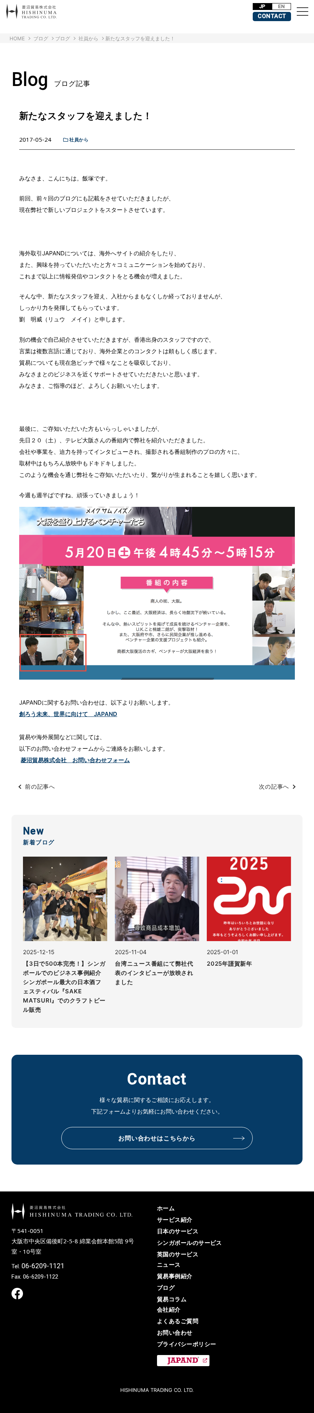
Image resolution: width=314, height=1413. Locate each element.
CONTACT (272, 16)
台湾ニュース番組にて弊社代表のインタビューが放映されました (154, 973)
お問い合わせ (175, 1332)
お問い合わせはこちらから (157, 1138)
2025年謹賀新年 (229, 963)
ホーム (166, 1208)
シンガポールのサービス (189, 1242)
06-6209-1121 (42, 1266)
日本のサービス (177, 1231)
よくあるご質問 (177, 1321)
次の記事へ (274, 786)
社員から (78, 139)
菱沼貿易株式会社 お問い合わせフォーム (75, 760)
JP (262, 6)
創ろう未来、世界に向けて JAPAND (68, 714)
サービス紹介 (175, 1219)
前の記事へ (40, 786)
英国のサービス (177, 1254)
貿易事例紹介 (175, 1276)
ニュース (169, 1264)
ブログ (62, 38)
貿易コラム (171, 1299)
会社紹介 (169, 1309)
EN (281, 6)
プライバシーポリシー (186, 1344)
